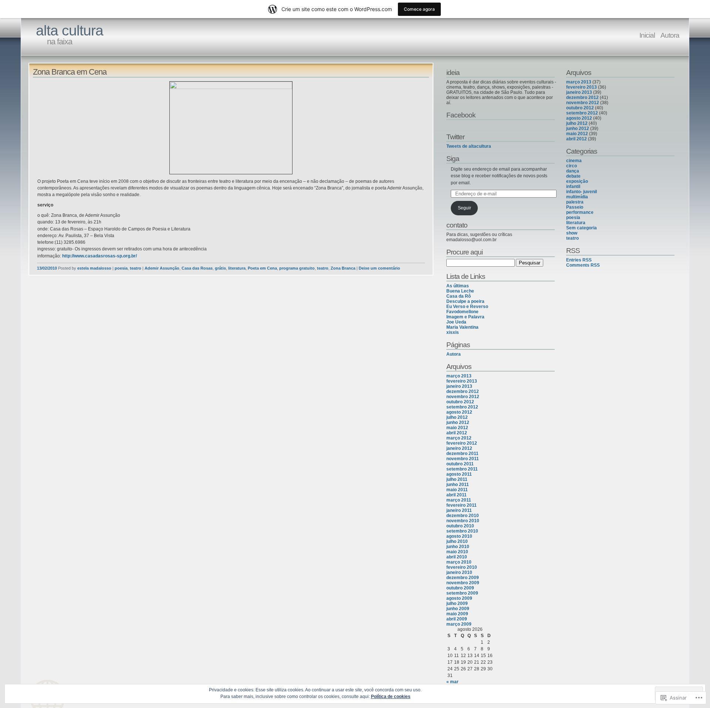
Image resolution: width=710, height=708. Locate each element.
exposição (577, 181)
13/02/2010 (47, 268)
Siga (452, 158)
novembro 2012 (462, 396)
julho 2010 (457, 541)
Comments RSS (583, 265)
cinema (574, 160)
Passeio (574, 207)
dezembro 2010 (462, 515)
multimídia (577, 196)
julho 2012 (457, 417)
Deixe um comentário (379, 268)
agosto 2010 (459, 536)
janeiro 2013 (459, 386)
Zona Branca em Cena (69, 71)
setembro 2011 (462, 469)
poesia (121, 268)
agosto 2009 (459, 598)
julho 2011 (456, 479)
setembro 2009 (462, 593)
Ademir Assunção (162, 268)
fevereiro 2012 (461, 443)
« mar (452, 681)
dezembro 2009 (462, 577)
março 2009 (458, 624)
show (571, 233)
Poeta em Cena (262, 268)
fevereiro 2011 (461, 505)
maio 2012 (457, 427)
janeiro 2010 (459, 572)
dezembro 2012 (462, 391)
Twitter (455, 137)
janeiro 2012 (459, 448)
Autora (669, 35)
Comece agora (419, 9)
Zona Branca (343, 268)
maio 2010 (457, 551)
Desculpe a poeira (465, 301)
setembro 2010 (462, 531)
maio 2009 (457, 613)
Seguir (464, 208)
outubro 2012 (460, 401)
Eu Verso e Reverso (467, 306)
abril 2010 (456, 557)
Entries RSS (579, 260)
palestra (575, 202)
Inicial (647, 35)
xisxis (452, 332)
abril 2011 (456, 494)
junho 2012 (457, 422)
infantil (573, 186)
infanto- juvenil (581, 191)
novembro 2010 (462, 520)
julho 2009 (457, 603)
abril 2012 (456, 432)
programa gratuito (297, 268)
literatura (237, 268)
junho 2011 (457, 484)
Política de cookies (390, 696)
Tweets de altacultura (468, 146)
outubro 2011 (460, 463)
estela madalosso (94, 268)
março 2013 (458, 376)
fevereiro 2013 (461, 381)
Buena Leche (460, 291)
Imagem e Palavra (465, 316)
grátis (220, 268)
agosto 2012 (459, 412)
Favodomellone (462, 311)
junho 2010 (457, 546)
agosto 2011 (459, 474)
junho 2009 (457, 608)
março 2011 (458, 500)
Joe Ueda (456, 322)
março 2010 (458, 562)
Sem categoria (581, 227)
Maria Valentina (462, 327)
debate (573, 176)
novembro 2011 (462, 458)
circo (571, 165)
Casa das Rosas (197, 268)
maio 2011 (457, 489)
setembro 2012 (462, 407)
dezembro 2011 (462, 453)
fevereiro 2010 (461, 567)
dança (572, 171)
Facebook (461, 115)
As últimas (457, 285)
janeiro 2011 (459, 510)
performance (580, 212)
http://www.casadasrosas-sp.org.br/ (99, 256)
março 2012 (458, 438)
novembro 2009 (462, 582)
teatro (135, 268)
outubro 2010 (460, 526)
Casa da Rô (458, 296)
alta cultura (69, 30)
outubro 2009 (460, 588)
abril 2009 (456, 619)
